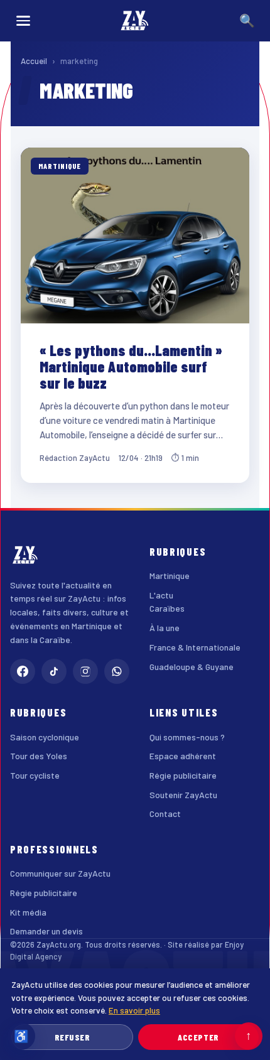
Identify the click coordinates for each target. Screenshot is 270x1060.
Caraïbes (167, 608)
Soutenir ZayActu (183, 794)
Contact (165, 813)
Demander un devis (46, 931)
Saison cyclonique (44, 737)
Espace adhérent (182, 755)
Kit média (28, 912)
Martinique (169, 575)
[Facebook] (22, 671)
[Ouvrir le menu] (23, 21)
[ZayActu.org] (135, 21)
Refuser (72, 1037)
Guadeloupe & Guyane (191, 666)
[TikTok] (54, 671)
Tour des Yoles (38, 755)
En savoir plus (134, 1010)
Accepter (198, 1037)
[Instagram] (85, 671)
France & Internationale (194, 647)
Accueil (34, 61)
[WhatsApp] (116, 671)
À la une (164, 627)
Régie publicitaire (183, 775)
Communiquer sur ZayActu (60, 873)
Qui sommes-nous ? (187, 737)
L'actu (161, 595)
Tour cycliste (35, 775)
